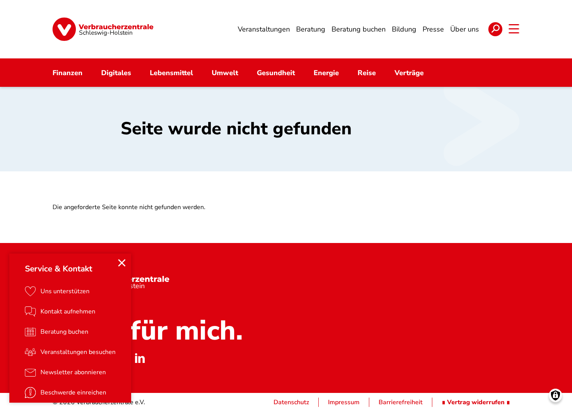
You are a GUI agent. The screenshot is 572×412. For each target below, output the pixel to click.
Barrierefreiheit (401, 402)
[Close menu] (121, 263)
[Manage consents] (555, 395)
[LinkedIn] (140, 358)
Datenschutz (291, 402)
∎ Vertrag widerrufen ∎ (476, 402)
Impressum (344, 402)
